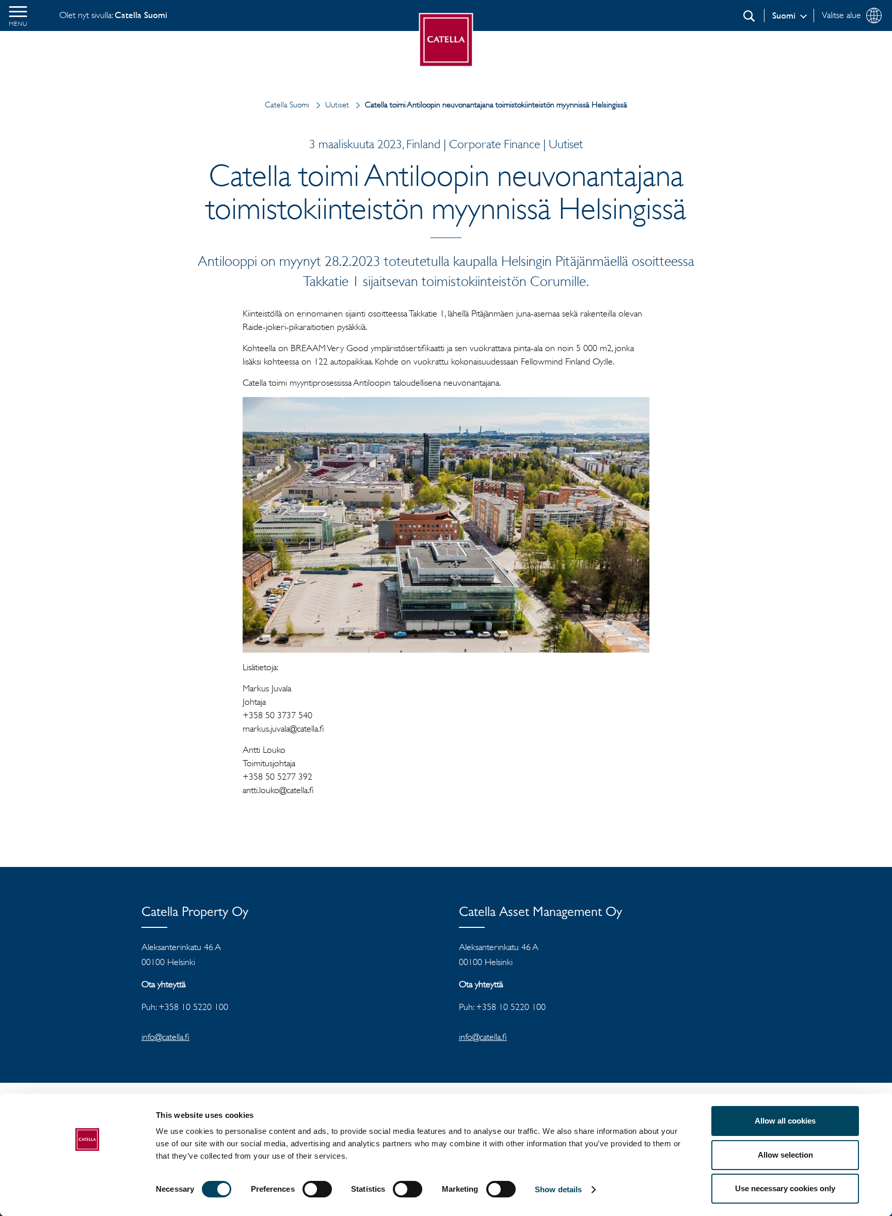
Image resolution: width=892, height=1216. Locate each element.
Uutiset (337, 104)
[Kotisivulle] (446, 40)
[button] (18, 15)
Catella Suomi (287, 104)
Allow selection (785, 1154)
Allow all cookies (785, 1120)
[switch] (317, 1189)
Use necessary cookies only (785, 1188)
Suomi (783, 15)
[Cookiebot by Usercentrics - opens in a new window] (87, 1196)
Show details (558, 1189)
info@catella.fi (165, 1037)
